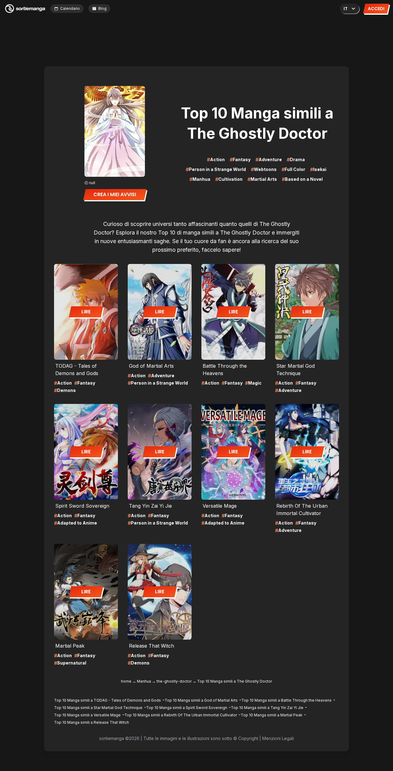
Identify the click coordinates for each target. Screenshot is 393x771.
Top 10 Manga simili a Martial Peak (271, 715)
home (126, 681)
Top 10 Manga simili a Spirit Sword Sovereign (186, 707)
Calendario (70, 8)
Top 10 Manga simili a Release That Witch (91, 722)
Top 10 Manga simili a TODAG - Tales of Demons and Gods (107, 700)
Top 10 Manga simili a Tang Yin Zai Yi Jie (267, 707)
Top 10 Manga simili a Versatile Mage (87, 715)
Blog (102, 8)
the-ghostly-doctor (174, 681)
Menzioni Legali (278, 738)
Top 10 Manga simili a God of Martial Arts (201, 700)
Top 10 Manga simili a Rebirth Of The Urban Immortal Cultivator (180, 715)
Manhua (144, 681)
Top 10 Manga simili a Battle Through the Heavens (286, 700)
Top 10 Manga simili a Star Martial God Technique (98, 707)
